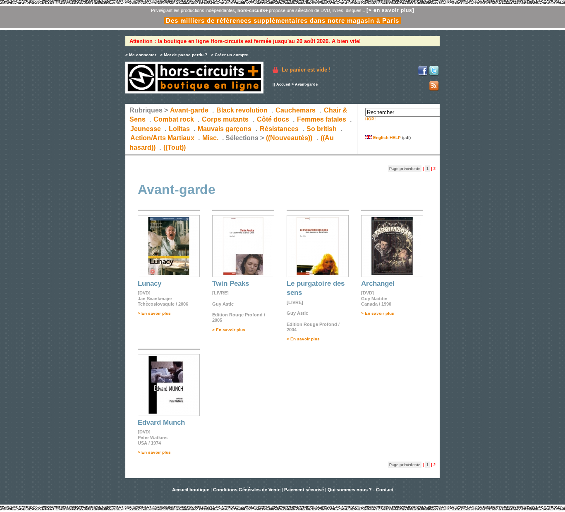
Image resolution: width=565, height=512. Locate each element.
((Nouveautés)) (289, 137)
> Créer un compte (229, 55)
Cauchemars (295, 110)
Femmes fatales (321, 119)
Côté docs (273, 119)
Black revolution (242, 110)
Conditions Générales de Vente (246, 489)
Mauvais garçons (224, 128)
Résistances (279, 128)
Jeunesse (145, 128)
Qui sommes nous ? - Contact (360, 489)
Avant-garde (189, 110)
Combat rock (173, 119)
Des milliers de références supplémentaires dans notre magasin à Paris (282, 20)
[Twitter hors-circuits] (434, 74)
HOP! (370, 119)
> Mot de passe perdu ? (183, 55)
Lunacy (149, 283)
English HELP (386, 137)
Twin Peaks (230, 283)
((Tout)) (174, 147)
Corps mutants (226, 119)
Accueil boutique (191, 489)
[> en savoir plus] (390, 10)
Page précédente (404, 169)
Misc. (210, 137)
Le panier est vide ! (306, 70)
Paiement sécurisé (304, 489)
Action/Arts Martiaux (162, 137)
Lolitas (179, 128)
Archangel (378, 283)
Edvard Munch (161, 422)
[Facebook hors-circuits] (423, 74)
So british (321, 128)
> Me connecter (140, 55)
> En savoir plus (154, 313)
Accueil (283, 84)
